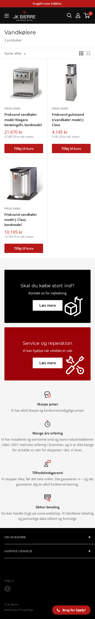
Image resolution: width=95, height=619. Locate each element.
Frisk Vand (12, 108)
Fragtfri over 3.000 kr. (47, 4)
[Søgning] (69, 15)
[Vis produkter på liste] (89, 53)
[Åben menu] (6, 15)
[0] (87, 15)
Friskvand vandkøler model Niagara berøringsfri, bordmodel (23, 119)
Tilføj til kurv (24, 148)
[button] (71, 610)
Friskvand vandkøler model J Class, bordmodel (20, 219)
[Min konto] (78, 15)
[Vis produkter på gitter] (81, 53)
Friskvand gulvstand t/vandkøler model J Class (68, 119)
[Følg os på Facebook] (7, 589)
